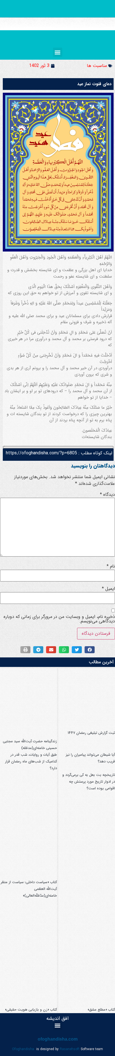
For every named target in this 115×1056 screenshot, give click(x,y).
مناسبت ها (97, 65)
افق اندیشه (57, 1018)
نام (111, 566)
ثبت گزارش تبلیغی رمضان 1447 (91, 733)
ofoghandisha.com (58, 1039)
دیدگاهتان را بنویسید (93, 466)
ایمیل (108, 589)
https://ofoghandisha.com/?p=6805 (41, 453)
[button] (57, 52)
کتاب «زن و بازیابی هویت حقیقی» (31, 1010)
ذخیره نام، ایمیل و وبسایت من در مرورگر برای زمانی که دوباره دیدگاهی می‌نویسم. (59, 619)
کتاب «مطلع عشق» (101, 1010)
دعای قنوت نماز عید (94, 84)
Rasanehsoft (70, 1049)
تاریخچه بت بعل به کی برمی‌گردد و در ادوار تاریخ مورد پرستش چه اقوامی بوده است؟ (88, 781)
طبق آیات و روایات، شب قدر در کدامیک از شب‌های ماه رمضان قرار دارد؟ (31, 761)
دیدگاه (107, 494)
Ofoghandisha (23, 1049)
